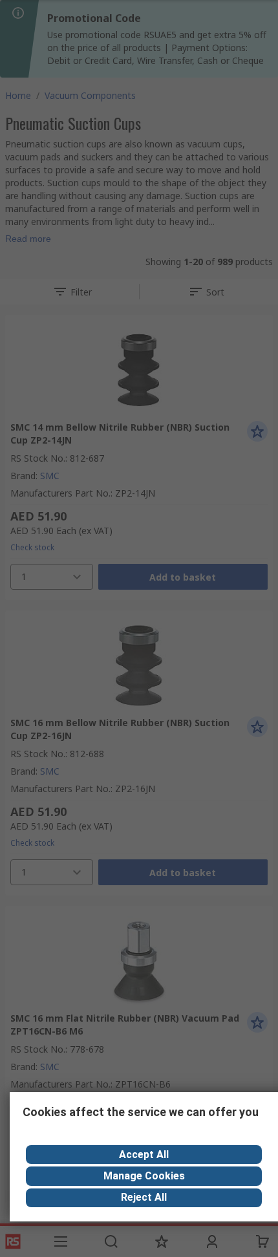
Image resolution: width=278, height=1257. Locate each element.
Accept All (144, 1154)
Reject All (144, 1197)
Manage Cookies (144, 1176)
